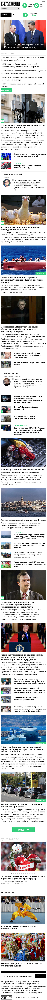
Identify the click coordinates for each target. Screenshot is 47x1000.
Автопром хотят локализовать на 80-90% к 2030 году (29, 167)
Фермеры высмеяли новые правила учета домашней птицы (20, 228)
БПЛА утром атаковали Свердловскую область (24, 417)
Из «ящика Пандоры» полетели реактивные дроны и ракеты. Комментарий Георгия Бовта (17, 604)
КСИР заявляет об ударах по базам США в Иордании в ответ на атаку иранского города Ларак (29, 537)
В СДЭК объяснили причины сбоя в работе (29, 363)
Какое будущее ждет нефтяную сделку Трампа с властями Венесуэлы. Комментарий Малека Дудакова (22, 657)
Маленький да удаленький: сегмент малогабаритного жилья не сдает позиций (30, 545)
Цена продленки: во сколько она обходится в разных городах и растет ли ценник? (28, 555)
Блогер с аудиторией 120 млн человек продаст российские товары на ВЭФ (27, 355)
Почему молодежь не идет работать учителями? (26, 698)
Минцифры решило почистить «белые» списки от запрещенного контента (22, 470)
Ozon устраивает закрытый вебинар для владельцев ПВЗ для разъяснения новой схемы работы (29, 690)
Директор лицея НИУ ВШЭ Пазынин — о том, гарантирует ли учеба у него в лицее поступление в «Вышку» (30, 431)
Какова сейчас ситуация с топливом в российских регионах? (21, 805)
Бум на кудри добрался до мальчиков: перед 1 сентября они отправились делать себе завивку (29, 681)
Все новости (6, 90)
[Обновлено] (23, 247)
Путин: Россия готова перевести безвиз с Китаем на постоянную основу (23, 46)
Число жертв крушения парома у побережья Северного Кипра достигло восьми (22, 279)
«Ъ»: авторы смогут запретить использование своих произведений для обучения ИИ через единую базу (28, 399)
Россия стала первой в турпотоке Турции (23, 520)
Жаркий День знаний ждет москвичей (26, 408)
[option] (23, 856)
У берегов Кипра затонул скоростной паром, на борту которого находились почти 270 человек (22, 749)
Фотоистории (7, 892)
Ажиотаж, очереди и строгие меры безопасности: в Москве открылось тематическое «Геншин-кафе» (30, 709)
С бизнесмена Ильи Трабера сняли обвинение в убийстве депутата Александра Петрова (19, 329)
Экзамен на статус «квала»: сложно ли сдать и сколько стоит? (30, 155)
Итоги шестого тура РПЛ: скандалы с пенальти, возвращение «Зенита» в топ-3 (30, 564)
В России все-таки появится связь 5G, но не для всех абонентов (23, 126)
